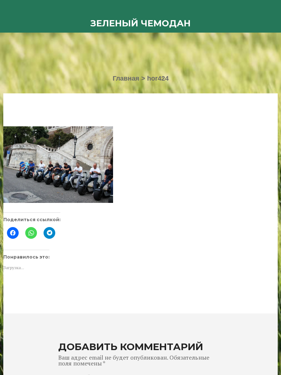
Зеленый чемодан (140, 23)
